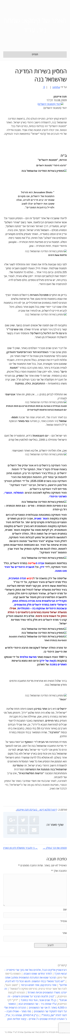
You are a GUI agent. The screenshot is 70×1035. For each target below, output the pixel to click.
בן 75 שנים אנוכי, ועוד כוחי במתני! (38, 1000)
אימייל (63, 921)
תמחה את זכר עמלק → (55, 848)
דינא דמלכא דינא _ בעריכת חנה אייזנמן (36, 809)
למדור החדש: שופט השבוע (37, 973)
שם (65, 909)
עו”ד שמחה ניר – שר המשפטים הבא (38, 1004)
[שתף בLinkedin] (23, 830)
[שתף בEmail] (34, 830)
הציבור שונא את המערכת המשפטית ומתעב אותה (30, 977)
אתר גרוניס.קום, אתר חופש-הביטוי (38, 985)
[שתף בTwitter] (23, 820)
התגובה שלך (59, 871)
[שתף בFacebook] (34, 820)
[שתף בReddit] (12, 830)
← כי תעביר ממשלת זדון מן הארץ (20, 848)
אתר (64, 933)
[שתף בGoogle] (12, 820)
